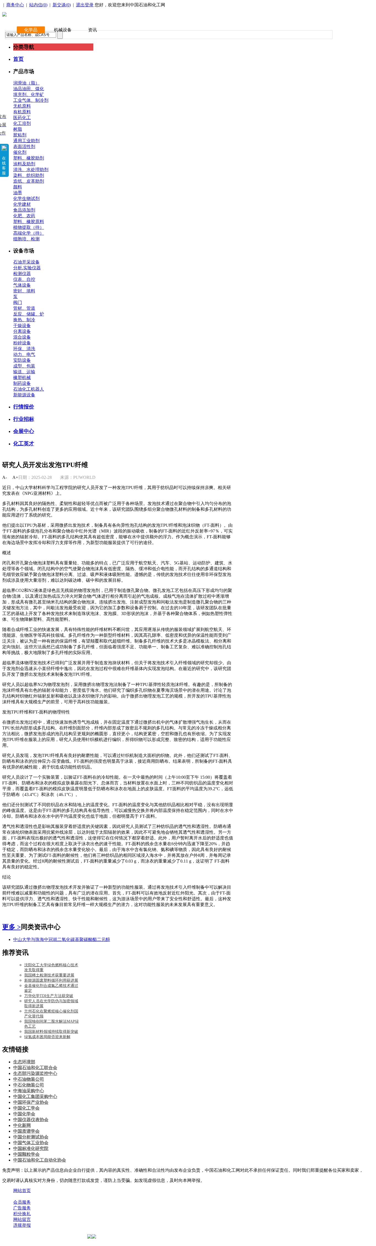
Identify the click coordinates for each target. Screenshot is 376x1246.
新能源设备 (24, 395)
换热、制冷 (24, 319)
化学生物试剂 (26, 198)
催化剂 (19, 152)
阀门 (17, 302)
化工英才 (23, 443)
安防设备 (22, 360)
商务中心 (15, 4)
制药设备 (22, 383)
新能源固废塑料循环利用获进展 (51, 980)
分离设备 (22, 331)
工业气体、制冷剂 (30, 100)
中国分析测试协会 (30, 1137)
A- (4, 477)
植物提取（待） (28, 227)
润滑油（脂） (26, 83)
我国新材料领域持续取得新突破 (51, 1032)
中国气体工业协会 (30, 1142)
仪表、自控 (24, 279)
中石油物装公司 (28, 1079)
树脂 (17, 129)
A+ (15, 477)
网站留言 (22, 1219)
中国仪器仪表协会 (30, 1119)
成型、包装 (24, 366)
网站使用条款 (72, 1196)
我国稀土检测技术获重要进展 (49, 975)
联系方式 (45, 1196)
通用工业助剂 (26, 140)
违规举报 (22, 1225)
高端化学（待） (28, 233)
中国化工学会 (26, 1108)
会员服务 (22, 1202)
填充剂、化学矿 (28, 94)
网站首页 (22, 1190)
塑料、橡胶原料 (28, 221)
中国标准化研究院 (30, 1148)
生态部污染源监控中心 (35, 1073)
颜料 (17, 187)
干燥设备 (22, 325)
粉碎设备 (22, 343)
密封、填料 (24, 291)
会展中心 (23, 431)
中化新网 (22, 1125)
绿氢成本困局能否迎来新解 (47, 1037)
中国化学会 (24, 1113)
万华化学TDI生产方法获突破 (48, 996)
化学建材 (22, 204)
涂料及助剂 (24, 163)
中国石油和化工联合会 (35, 1067)
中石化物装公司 (28, 1085)
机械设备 (62, 30)
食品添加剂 (24, 210)
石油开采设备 (26, 262)
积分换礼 (22, 1213)
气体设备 (22, 285)
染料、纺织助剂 (28, 175)
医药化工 (22, 117)
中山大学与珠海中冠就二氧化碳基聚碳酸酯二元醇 (61, 939)
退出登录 (85, 4)
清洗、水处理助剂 (30, 169)
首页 (18, 59)
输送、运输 (24, 371)
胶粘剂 (19, 135)
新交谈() (62, 4)
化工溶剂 (22, 123)
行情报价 (23, 407)
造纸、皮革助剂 (28, 181)
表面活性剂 (24, 146)
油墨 (17, 192)
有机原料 (22, 111)
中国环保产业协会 (30, 1102)
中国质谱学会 (26, 1131)
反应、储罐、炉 (28, 314)
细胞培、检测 (26, 239)
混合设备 (22, 337)
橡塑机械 (22, 377)
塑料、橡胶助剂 (28, 158)
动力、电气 (24, 354)
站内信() (38, 4)
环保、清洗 (24, 348)
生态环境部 (24, 1062)
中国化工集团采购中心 (35, 1096)
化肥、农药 (24, 215)
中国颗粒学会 (26, 1154)
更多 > (11, 927)
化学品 (31, 30)
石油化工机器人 (28, 389)
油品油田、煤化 (28, 88)
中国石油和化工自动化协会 (39, 1160)
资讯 (92, 30)
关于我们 (22, 1196)
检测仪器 (22, 273)
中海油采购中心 (28, 1090)
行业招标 (23, 419)
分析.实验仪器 (27, 267)
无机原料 (22, 106)
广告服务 (22, 1208)
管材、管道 (24, 308)
